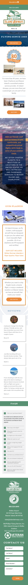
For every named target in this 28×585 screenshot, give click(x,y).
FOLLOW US (13, 2)
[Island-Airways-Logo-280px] (14, 11)
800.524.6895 (14, 7)
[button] (14, 413)
